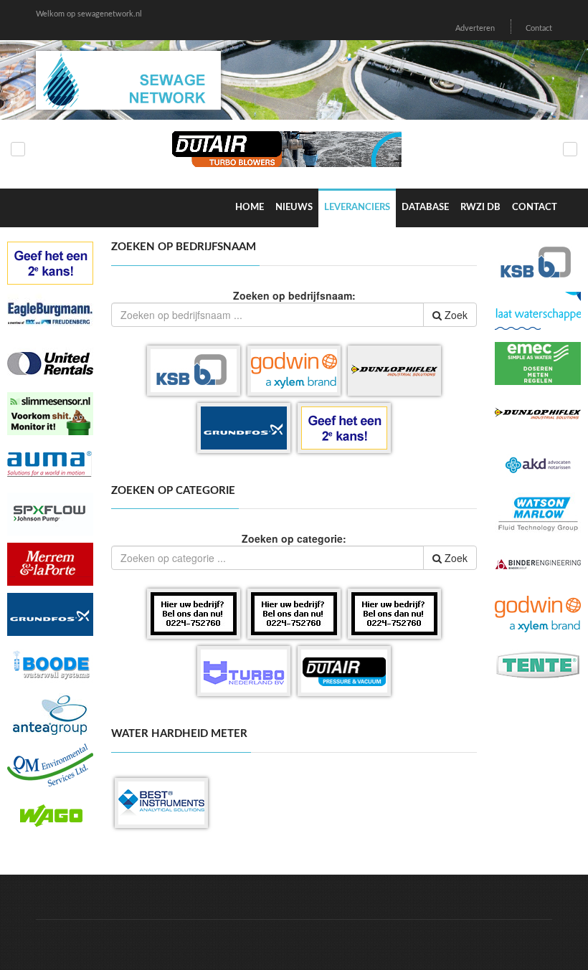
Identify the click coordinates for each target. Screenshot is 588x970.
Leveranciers (357, 207)
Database (425, 207)
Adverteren (475, 28)
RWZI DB (480, 207)
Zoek (455, 315)
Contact (539, 28)
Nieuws (294, 207)
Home (249, 207)
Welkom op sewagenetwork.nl (89, 14)
